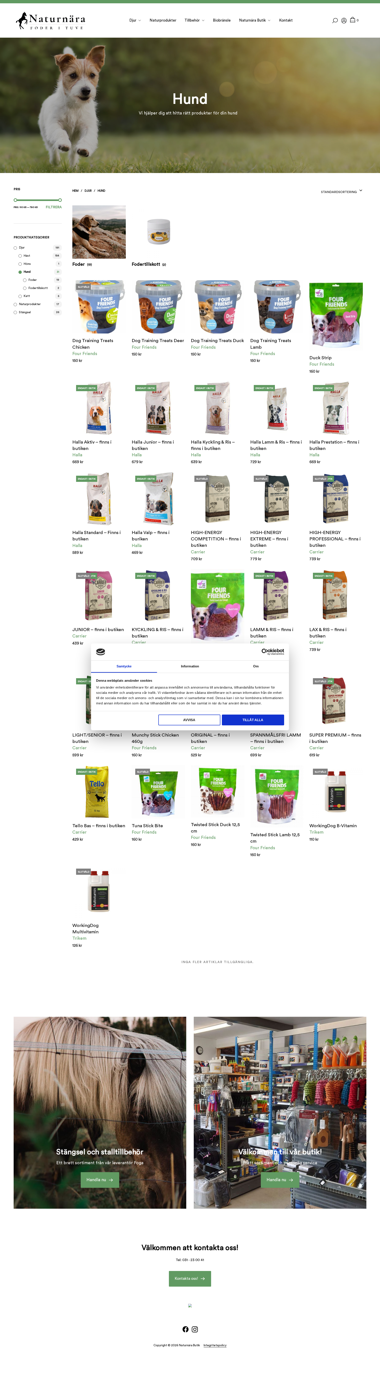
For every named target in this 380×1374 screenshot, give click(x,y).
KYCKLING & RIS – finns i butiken (157, 632)
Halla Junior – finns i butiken (153, 445)
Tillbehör (192, 20)
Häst (27, 255)
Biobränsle (222, 20)
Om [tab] (256, 666)
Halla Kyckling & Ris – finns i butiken (213, 445)
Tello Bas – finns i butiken (98, 825)
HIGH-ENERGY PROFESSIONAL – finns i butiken (335, 539)
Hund (27, 271)
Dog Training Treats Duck (217, 340)
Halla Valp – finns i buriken (151, 535)
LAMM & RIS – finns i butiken (271, 632)
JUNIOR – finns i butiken (98, 629)
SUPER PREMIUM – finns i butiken (335, 738)
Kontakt (286, 20)
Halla (77, 455)
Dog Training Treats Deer (158, 340)
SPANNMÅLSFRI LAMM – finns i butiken (275, 738)
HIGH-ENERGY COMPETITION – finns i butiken (216, 539)
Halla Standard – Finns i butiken (96, 535)
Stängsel (25, 312)
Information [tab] (190, 666)
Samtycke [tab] (124, 666)
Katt (27, 296)
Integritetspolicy (215, 1345)
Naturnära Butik (252, 20)
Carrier (198, 552)
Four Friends (84, 354)
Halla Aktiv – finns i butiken (91, 445)
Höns (27, 263)
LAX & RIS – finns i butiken (328, 632)
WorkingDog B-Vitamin (333, 825)
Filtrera (54, 207)
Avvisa (189, 720)
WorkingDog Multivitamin (85, 928)
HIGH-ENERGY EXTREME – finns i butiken (269, 539)
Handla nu (96, 1180)
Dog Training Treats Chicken (92, 343)
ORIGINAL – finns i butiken (210, 738)
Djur (132, 20)
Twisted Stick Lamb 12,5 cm (275, 838)
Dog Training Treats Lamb (270, 343)
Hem (75, 191)
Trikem (316, 832)
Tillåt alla (253, 720)
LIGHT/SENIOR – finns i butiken (97, 738)
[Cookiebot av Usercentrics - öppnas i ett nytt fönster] (265, 652)
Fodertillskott (38, 288)
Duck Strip (320, 357)
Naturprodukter (163, 20)
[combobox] (342, 191)
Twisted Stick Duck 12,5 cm (215, 827)
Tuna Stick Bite (147, 825)
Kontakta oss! (186, 1279)
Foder (32, 280)
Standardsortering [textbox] (339, 192)
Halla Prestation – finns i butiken (334, 445)
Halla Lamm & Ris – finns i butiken (276, 445)
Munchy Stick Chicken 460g (155, 738)
